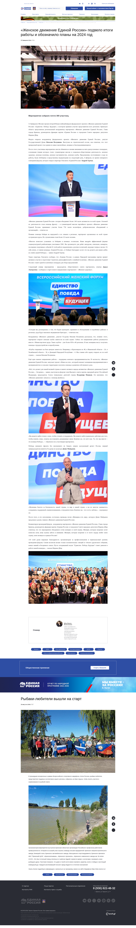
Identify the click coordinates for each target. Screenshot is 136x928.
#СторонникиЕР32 (87, 874)
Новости (41, 22)
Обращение (74, 8)
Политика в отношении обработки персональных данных (37, 918)
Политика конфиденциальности (30, 916)
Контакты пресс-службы (53, 889)
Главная (23, 22)
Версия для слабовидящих (108, 3)
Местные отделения (67, 14)
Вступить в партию (109, 14)
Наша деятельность (50, 14)
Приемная (82, 14)
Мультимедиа (94, 14)
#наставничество (60, 649)
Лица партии (35, 14)
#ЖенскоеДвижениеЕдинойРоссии (53, 653)
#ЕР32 (88, 649)
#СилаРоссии (59, 874)
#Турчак (100, 649)
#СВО (47, 649)
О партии (23, 14)
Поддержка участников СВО (68, 18)
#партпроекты (71, 653)
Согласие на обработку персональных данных (34, 919)
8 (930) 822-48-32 (104, 888)
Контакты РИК (27, 889)
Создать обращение (100, 667)
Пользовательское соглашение (29, 915)
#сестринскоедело (75, 649)
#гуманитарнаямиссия (87, 653)
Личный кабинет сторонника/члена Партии (100, 8)
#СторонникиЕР (72, 874)
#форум (36, 649)
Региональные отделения (75, 886)
